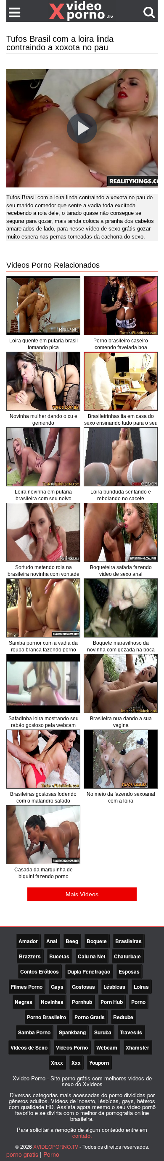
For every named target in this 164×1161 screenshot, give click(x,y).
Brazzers (30, 956)
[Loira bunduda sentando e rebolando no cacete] (120, 457)
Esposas (129, 971)
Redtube (123, 1017)
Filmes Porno (26, 986)
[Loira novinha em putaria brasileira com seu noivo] (43, 457)
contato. (82, 1135)
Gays (57, 986)
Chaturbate (127, 956)
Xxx (76, 1062)
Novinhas (52, 1002)
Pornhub (82, 1002)
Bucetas (59, 956)
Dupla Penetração (88, 971)
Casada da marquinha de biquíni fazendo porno (43, 873)
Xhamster (137, 1047)
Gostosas (83, 986)
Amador (28, 941)
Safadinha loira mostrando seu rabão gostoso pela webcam (43, 722)
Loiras (141, 986)
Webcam (106, 1047)
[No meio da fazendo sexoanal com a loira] (120, 759)
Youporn (99, 1062)
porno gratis (22, 1154)
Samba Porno (34, 1032)
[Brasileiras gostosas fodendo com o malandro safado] (43, 759)
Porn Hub (112, 1002)
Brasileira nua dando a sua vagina (121, 722)
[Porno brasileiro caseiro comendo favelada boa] (120, 306)
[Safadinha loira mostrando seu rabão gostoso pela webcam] (43, 683)
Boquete (97, 941)
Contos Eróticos (39, 971)
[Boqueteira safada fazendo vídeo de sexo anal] (120, 532)
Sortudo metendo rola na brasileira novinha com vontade (43, 570)
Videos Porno (72, 1047)
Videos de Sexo (29, 1047)
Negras (23, 1002)
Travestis (131, 1032)
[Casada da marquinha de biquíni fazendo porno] (43, 835)
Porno (138, 1002)
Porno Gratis (89, 1017)
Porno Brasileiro (46, 1017)
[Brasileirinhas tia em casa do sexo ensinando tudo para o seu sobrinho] (120, 381)
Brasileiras (128, 941)
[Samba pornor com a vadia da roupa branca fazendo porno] (43, 608)
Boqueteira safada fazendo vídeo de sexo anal (121, 570)
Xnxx (57, 1062)
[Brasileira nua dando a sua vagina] (120, 683)
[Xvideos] (82, 11)
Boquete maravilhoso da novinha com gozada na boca (121, 646)
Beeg (72, 941)
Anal (51, 941)
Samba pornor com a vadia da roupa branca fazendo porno (43, 646)
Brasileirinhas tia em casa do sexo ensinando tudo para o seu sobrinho (121, 423)
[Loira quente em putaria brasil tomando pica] (43, 306)
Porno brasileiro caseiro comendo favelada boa (120, 344)
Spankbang (72, 1032)
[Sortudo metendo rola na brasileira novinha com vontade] (43, 532)
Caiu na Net (92, 956)
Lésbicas (114, 986)
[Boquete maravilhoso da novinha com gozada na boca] (120, 608)
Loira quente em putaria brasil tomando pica (43, 344)
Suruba (102, 1032)
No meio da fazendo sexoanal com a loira (121, 797)
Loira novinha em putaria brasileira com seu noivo (43, 495)
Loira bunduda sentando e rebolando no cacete (120, 495)
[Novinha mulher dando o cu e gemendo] (43, 381)
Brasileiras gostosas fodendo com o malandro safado (43, 797)
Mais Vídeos (82, 894)
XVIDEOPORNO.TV (55, 1146)
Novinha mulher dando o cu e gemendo (43, 419)
